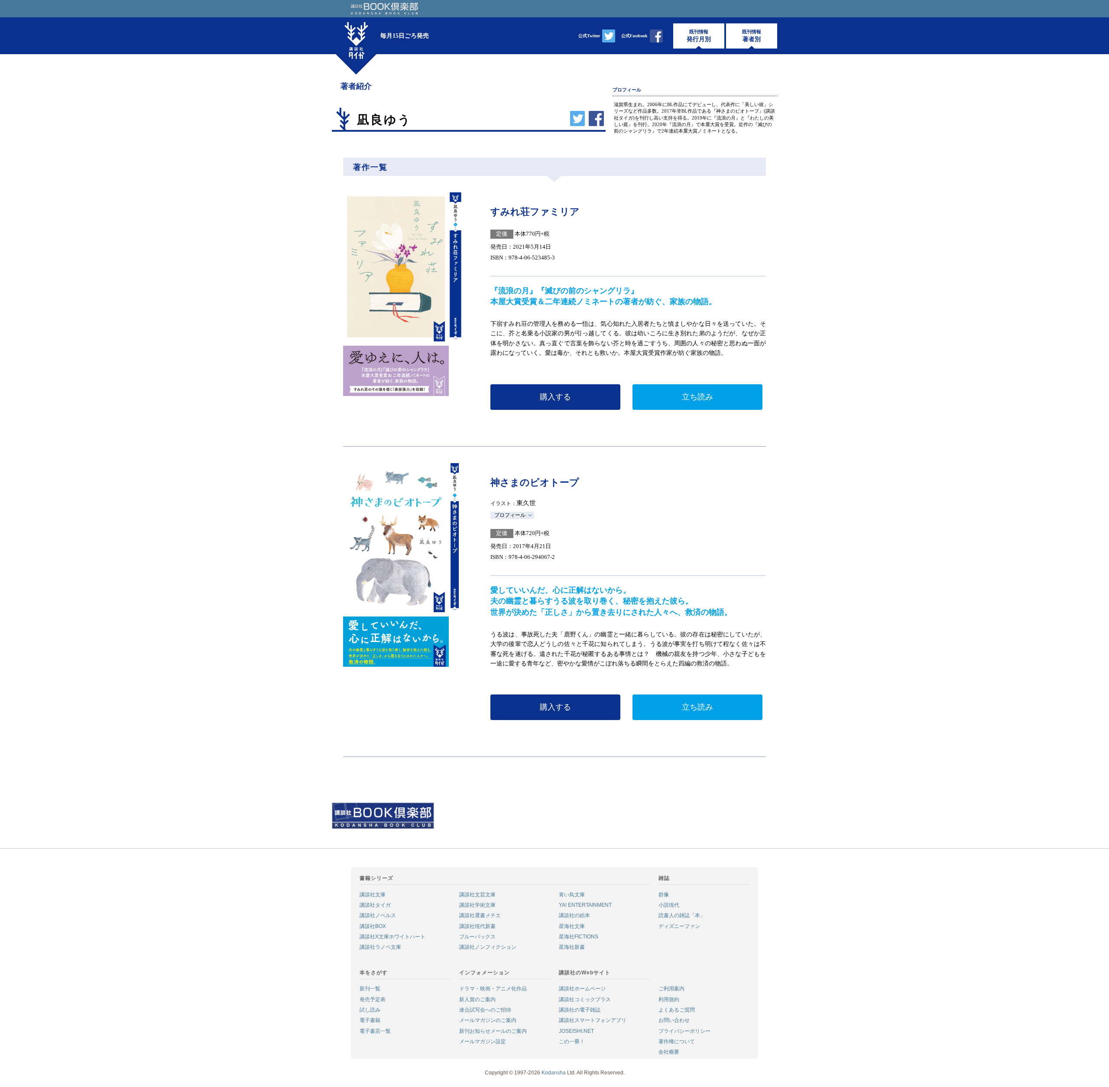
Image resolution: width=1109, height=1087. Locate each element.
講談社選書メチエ (480, 915)
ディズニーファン (679, 926)
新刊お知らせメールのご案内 (493, 1031)
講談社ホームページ (582, 989)
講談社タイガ (375, 905)
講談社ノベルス (378, 915)
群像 (663, 895)
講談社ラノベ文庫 (380, 947)
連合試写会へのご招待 (485, 1010)
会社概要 (668, 1052)
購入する (555, 397)
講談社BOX (373, 926)
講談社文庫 (373, 895)
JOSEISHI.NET (576, 1031)
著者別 (751, 35)
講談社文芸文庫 (477, 895)
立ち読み (697, 397)
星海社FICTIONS (578, 937)
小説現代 (668, 905)
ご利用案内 (671, 989)
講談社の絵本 (574, 915)
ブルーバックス (477, 937)
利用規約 (668, 999)
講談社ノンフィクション (487, 947)
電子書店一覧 (375, 1031)
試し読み (370, 1010)
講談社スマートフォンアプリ (592, 1020)
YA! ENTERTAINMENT (585, 905)
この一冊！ (572, 1041)
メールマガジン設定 (482, 1041)
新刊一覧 (370, 989)
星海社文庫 (572, 926)
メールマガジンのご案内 (487, 1020)
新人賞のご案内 (477, 999)
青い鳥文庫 (572, 895)
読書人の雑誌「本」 (681, 915)
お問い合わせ (674, 1020)
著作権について (676, 1041)
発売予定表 (373, 999)
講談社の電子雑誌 (579, 1010)
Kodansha (554, 1073)
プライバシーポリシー (684, 1031)
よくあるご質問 (676, 1010)
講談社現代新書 (477, 926)
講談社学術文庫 (477, 905)
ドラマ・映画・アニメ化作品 (493, 989)
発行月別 (699, 35)
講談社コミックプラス (585, 999)
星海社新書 (572, 947)
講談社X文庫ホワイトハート (392, 937)
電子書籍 (370, 1020)
